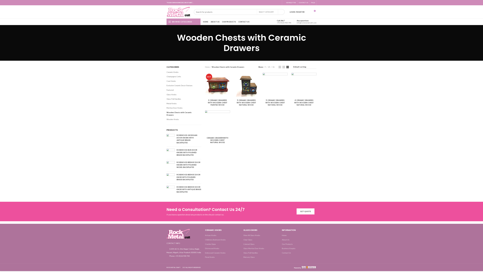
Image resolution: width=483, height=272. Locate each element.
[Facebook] (259, 2)
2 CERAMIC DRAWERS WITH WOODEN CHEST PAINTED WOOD (217, 102)
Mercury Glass (249, 257)
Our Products (287, 244)
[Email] (268, 2)
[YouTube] (274, 2)
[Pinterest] (277, 2)
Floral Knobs (210, 257)
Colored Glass (248, 244)
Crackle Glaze (210, 244)
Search (281, 12)
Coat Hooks (171, 81)
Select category (266, 12)
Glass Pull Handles (174, 99)
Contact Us (286, 253)
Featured (170, 90)
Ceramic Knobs (172, 72)
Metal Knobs (172, 103)
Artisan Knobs (210, 235)
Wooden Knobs (173, 119)
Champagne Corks (174, 76)
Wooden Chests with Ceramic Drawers (179, 113)
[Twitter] (262, 2)
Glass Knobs (171, 94)
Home (207, 67)
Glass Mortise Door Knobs (253, 248)
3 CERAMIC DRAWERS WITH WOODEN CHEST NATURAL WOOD (246, 102)
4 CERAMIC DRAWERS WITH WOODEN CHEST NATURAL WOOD (304, 102)
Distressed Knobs (212, 248)
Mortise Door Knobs (175, 108)
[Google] (265, 2)
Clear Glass (247, 240)
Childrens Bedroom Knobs (215, 240)
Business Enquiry (288, 248)
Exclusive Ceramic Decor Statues (179, 85)
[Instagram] (271, 2)
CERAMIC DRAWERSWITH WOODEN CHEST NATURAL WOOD (217, 140)
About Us (285, 240)
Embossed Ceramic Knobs (215, 253)
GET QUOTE (305, 211)
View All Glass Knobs (251, 235)
